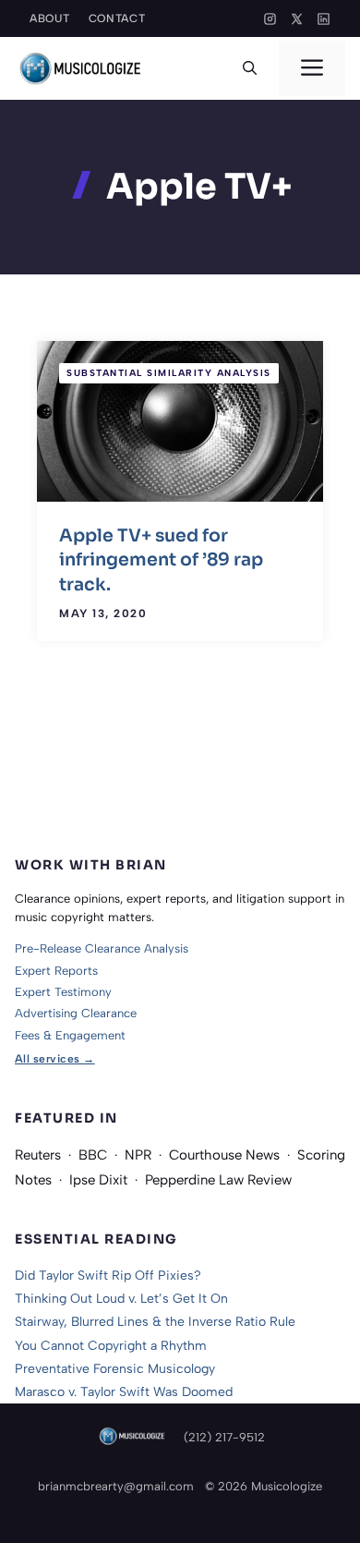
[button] (250, 68)
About (50, 18)
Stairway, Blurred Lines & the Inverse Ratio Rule (155, 1322)
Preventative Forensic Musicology (115, 1369)
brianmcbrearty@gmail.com (116, 1486)
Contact (117, 18)
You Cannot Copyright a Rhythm (111, 1346)
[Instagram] (270, 19)
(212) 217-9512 (224, 1437)
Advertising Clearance (76, 1013)
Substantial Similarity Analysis (168, 373)
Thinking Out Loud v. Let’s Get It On (121, 1298)
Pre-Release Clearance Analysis (101, 948)
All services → (55, 1058)
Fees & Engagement (70, 1035)
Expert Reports (56, 971)
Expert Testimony (63, 992)
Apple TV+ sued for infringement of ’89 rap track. (161, 560)
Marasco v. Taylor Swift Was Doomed (124, 1392)
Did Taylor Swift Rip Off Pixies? (108, 1275)
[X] (297, 19)
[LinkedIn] (323, 19)
